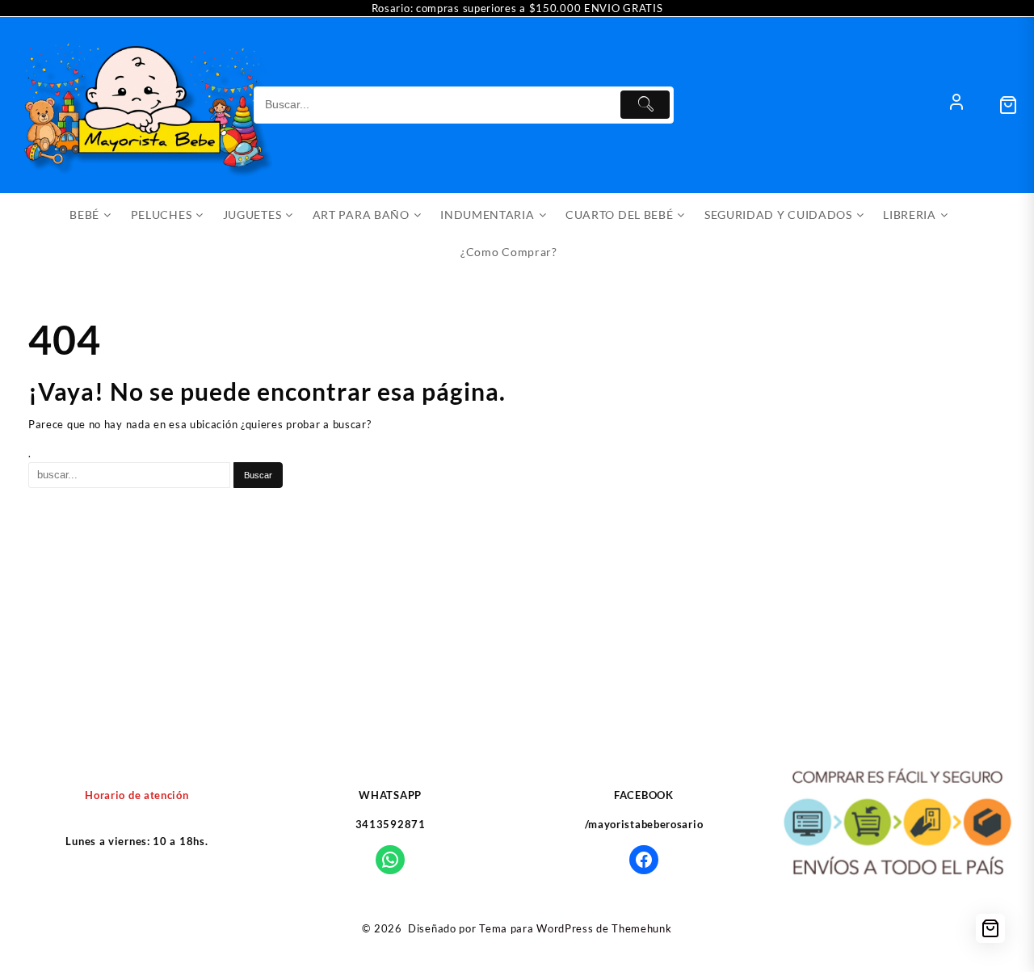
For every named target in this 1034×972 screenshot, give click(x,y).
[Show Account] (956, 105)
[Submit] (644, 104)
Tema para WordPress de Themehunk (575, 928)
